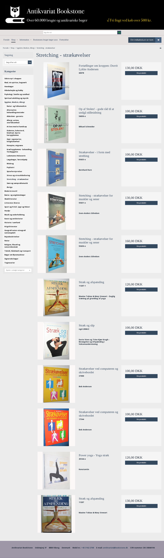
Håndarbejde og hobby (13, 90)
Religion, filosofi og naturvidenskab (12, 246)
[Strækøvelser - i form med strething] (56, 167)
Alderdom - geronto (15, 116)
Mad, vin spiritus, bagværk (15, 82)
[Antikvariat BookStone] (82, 15)
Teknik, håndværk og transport (17, 251)
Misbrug (10, 163)
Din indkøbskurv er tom (141, 39)
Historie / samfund (12, 222)
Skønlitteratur (10, 199)
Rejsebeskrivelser (11, 237)
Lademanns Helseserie (16, 156)
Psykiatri (10, 167)
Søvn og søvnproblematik (17, 183)
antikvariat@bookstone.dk (115, 547)
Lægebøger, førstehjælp (17, 160)
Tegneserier (9, 263)
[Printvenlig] (160, 48)
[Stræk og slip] (56, 341)
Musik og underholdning (14, 215)
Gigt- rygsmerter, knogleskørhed (14, 140)
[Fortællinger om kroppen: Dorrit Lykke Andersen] (56, 81)
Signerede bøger (11, 259)
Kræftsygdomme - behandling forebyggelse (19, 150)
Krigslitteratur (10, 226)
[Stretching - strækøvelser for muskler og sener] (56, 211)
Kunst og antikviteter (13, 219)
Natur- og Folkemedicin (16, 106)
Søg (119, 32)
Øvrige (9, 187)
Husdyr (7, 211)
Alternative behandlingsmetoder (15, 111)
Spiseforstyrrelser (14, 171)
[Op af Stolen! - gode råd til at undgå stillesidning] (56, 124)
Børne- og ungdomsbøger (15, 195)
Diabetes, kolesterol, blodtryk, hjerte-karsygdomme (15, 132)
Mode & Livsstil (10, 191)
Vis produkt (141, 73)
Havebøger (9, 86)
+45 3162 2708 (87, 547)
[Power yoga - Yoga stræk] (56, 470)
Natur (6, 241)
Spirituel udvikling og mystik (16, 98)
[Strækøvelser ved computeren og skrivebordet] (56, 384)
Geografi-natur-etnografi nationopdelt (15, 231)
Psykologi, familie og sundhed (16, 94)
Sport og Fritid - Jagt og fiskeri (17, 207)
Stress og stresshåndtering (18, 175)
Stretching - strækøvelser (18, 179)
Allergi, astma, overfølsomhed (13, 121)
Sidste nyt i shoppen (12, 78)
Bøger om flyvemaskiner (14, 255)
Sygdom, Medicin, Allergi (14, 102)
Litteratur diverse (12, 203)
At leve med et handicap (17, 126)
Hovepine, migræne (15, 145)
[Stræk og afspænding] (56, 297)
